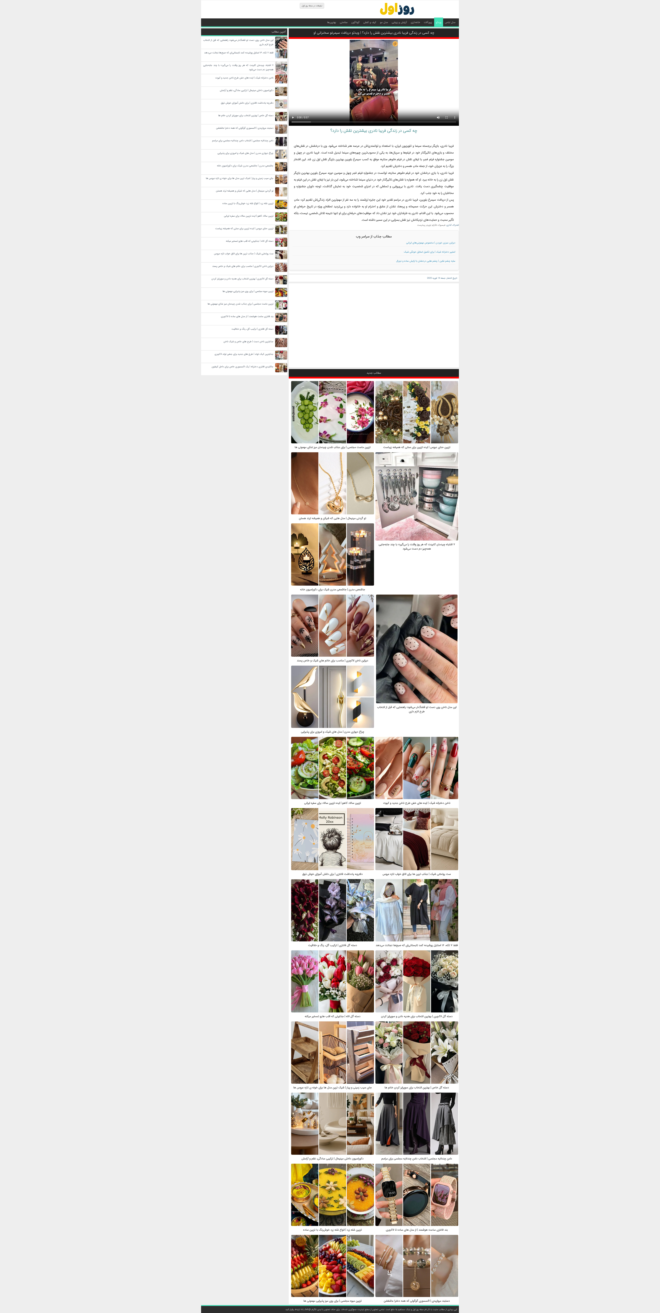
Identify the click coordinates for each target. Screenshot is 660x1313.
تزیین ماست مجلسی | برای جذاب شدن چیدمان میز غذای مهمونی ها (333, 447)
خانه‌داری (415, 22)
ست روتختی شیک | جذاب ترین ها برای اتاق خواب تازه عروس (417, 874)
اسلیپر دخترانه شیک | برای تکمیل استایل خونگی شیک (429, 252)
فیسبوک (441, 225)
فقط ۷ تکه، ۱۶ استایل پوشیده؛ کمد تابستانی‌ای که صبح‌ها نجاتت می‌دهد (417, 945)
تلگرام (434, 225)
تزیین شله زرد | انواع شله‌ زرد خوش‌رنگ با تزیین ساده (332, 1230)
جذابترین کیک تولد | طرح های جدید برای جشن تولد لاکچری (243, 354)
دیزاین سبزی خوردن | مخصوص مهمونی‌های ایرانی (430, 243)
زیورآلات (428, 22)
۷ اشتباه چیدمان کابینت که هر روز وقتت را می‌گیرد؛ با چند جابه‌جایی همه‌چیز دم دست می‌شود (417, 546)
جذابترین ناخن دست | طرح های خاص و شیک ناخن (248, 341)
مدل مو (384, 22)
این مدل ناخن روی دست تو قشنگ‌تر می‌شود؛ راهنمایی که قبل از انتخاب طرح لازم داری (416, 709)
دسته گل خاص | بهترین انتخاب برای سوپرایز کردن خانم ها (416, 1087)
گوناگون (355, 22)
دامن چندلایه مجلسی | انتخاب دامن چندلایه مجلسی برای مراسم (416, 1158)
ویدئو (438, 22)
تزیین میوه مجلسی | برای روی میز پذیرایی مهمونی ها (332, 1301)
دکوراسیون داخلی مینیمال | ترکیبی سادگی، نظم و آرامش (332, 1158)
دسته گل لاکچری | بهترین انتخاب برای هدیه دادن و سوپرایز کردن (417, 1016)
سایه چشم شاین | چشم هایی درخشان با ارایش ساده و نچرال (425, 261)
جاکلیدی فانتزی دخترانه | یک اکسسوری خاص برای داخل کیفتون (242, 367)
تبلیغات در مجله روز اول (312, 6)
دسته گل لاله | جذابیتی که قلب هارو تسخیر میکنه (332, 1016)
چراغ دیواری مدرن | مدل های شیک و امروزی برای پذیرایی (332, 732)
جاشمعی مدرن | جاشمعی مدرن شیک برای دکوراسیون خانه (332, 589)
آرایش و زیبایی (399, 22)
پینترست (421, 225)
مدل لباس (450, 22)
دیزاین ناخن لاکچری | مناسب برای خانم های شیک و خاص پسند (332, 660)
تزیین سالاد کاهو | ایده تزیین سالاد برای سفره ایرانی (332, 803)
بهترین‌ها (331, 22)
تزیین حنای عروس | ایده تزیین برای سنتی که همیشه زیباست (416, 447)
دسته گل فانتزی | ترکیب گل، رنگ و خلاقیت (332, 945)
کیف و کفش (369, 22)
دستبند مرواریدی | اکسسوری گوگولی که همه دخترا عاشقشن (417, 1301)
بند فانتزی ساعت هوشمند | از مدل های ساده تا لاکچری (417, 1230)
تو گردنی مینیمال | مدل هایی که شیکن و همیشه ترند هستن (332, 518)
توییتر (428, 225)
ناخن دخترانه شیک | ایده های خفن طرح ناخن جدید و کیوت (416, 803)
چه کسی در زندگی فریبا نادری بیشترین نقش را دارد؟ (373, 130)
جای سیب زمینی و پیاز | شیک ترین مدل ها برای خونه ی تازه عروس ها (332, 1087)
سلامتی (344, 22)
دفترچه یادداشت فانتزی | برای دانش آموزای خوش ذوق (332, 874)
